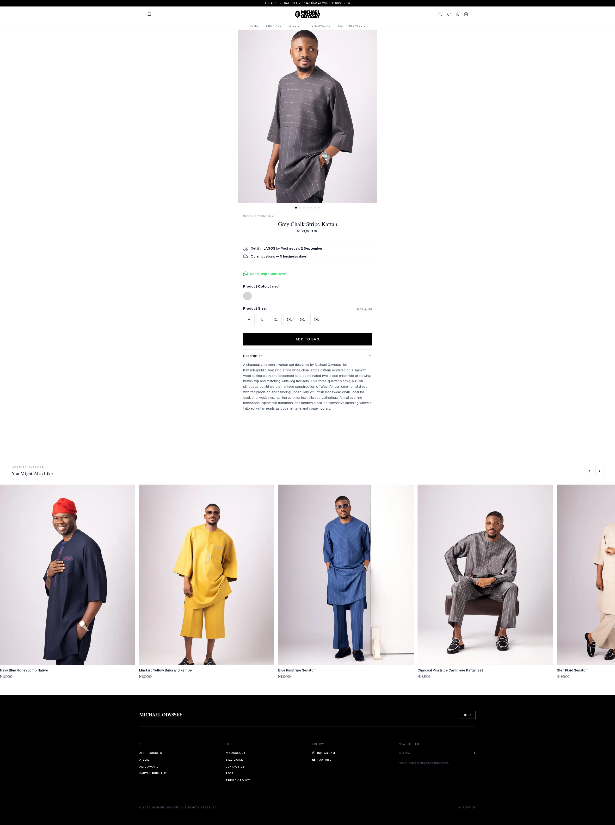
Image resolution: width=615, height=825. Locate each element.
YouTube (324, 759)
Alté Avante (320, 25)
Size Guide (364, 309)
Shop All (274, 25)
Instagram (326, 753)
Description (253, 356)
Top (464, 714)
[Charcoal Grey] (247, 296)
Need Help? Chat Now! (268, 274)
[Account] (457, 14)
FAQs (230, 773)
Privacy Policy (238, 780)
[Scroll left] (589, 471)
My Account (236, 753)
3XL (303, 319)
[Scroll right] (599, 471)
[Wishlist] (449, 14)
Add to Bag (307, 339)
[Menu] (149, 14)
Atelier (295, 25)
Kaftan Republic (153, 773)
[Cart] (466, 14)
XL (276, 319)
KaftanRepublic (352, 25)
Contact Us (235, 766)
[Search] (440, 14)
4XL (316, 319)
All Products (150, 753)
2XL (289, 319)
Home (253, 25)
